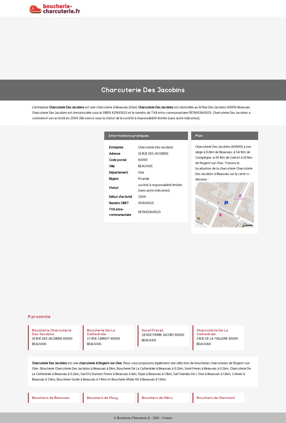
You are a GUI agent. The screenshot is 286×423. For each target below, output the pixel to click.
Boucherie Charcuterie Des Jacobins (65, 368)
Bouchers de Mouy (102, 398)
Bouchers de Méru (157, 398)
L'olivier (237, 374)
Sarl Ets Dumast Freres (96, 374)
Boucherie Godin (68, 379)
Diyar (141, 374)
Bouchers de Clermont (216, 398)
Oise (133, 107)
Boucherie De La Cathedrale (136, 368)
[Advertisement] (143, 48)
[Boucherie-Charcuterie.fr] (54, 8)
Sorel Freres (152, 330)
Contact (167, 417)
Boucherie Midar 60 (125, 379)
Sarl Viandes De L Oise (188, 374)
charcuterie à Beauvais (112, 107)
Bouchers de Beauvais (50, 398)
